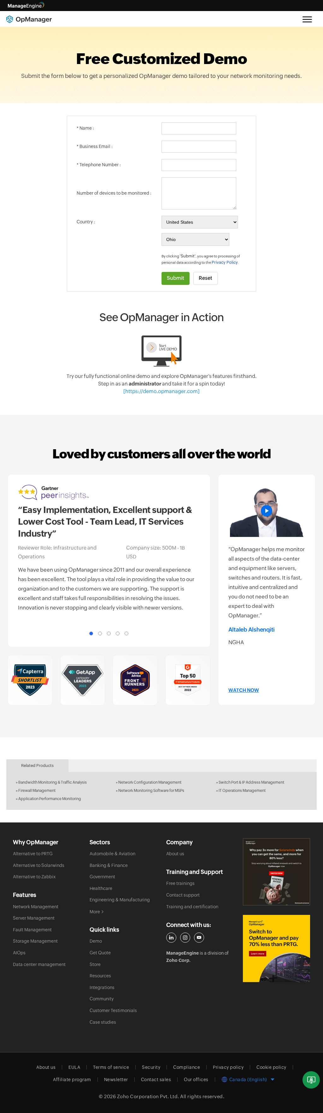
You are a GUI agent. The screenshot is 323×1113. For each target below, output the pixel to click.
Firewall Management (37, 790)
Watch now (243, 690)
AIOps (19, 952)
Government (102, 876)
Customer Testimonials (113, 1010)
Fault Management (32, 929)
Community (102, 998)
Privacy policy (228, 1067)
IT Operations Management (242, 790)
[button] (91, 633)
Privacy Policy (225, 262)
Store (95, 964)
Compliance (186, 1067)
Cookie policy (271, 1067)
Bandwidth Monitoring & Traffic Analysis (52, 782)
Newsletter (116, 1079)
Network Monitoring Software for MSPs (151, 790)
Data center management (39, 964)
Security (151, 1067)
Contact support (183, 895)
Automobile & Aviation (112, 853)
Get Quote (100, 952)
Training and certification (192, 906)
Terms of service (111, 1067)
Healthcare (101, 888)
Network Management (35, 906)
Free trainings (180, 883)
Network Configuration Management (149, 782)
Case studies (103, 1022)
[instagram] (185, 938)
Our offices (196, 1079)
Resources (100, 975)
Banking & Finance (109, 865)
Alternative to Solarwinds (38, 865)
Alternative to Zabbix (34, 876)
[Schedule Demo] (311, 1080)
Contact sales (156, 1079)
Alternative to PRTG (33, 853)
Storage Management (35, 941)
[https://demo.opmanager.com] (161, 391)
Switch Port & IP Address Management (251, 782)
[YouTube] (199, 938)
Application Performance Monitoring (49, 799)
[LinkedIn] (171, 938)
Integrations (102, 987)
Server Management (34, 918)
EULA (74, 1067)
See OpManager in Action (161, 317)
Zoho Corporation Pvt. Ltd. (148, 1096)
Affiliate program (72, 1079)
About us (175, 853)
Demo (96, 941)
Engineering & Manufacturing (120, 899)
